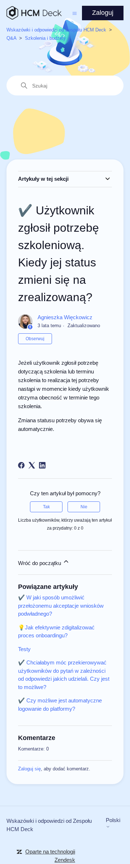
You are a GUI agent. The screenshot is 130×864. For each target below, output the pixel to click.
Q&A (11, 38)
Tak (46, 506)
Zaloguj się (29, 768)
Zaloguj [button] (102, 12)
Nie (84, 506)
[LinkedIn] (42, 465)
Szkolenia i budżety (45, 38)
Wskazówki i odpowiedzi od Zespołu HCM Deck (56, 30)
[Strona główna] (34, 13)
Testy (24, 649)
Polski (113, 820)
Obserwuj (35, 338)
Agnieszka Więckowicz (65, 317)
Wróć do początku (40, 563)
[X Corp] (32, 465)
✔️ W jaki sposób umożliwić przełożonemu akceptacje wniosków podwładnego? (61, 605)
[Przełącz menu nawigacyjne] (74, 13)
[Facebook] (21, 465)
